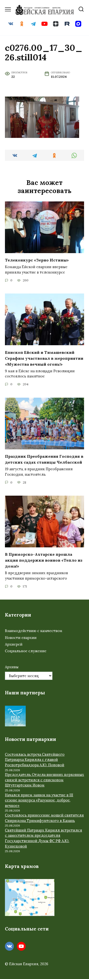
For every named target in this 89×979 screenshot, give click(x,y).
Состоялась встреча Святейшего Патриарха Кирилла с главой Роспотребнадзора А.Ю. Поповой (35, 759)
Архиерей (13, 644)
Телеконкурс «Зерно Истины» (37, 260)
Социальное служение (25, 651)
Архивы (12, 667)
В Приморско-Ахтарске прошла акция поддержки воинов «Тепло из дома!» (43, 560)
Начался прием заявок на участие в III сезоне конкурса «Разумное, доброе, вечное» (39, 800)
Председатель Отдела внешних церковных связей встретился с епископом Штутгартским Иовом (44, 779)
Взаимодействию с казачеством (33, 631)
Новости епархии (21, 638)
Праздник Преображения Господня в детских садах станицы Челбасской (44, 459)
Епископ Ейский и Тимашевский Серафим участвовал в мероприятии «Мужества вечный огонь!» (44, 358)
